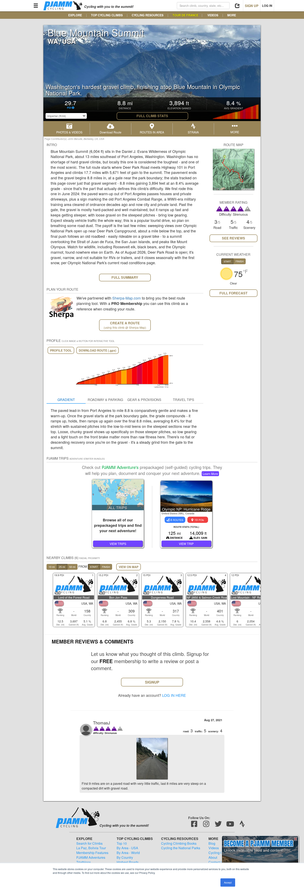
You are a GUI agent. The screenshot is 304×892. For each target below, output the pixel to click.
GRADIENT (66, 399)
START (94, 567)
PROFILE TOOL (61, 350)
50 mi (72, 567)
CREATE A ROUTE (125, 325)
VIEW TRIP (186, 544)
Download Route (110, 132)
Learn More (210, 474)
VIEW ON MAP (128, 567)
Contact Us (216, 862)
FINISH (106, 567)
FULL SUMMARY (124, 277)
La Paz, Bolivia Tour (91, 848)
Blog (211, 843)
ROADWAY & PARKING (105, 399)
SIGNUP (152, 682)
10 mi (52, 567)
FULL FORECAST (233, 293)
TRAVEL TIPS (183, 399)
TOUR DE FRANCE (185, 15)
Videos (213, 848)
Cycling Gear (218, 852)
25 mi (62, 567)
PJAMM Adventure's (120, 467)
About (212, 857)
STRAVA (193, 132)
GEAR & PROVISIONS (144, 399)
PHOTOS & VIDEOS (69, 132)
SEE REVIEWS (233, 238)
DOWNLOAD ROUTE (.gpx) (97, 350)
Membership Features (92, 852)
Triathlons (83, 862)
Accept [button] (228, 882)
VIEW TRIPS (118, 544)
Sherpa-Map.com (126, 298)
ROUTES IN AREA (152, 132)
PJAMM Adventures (90, 857)
